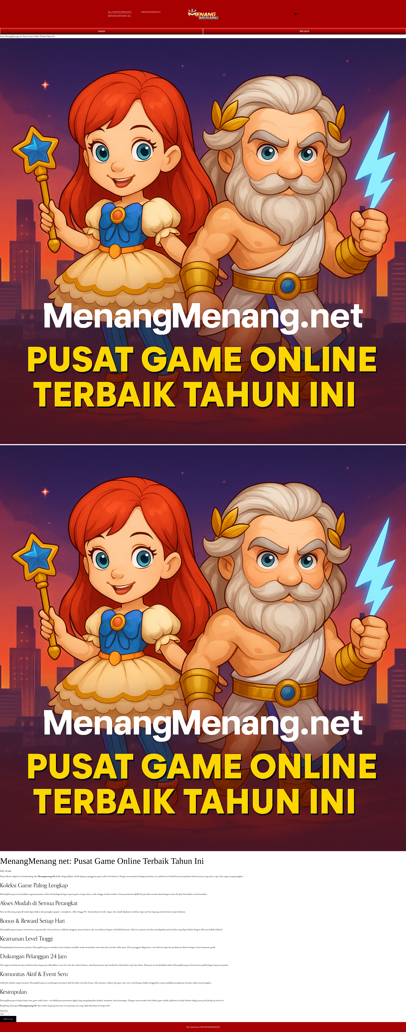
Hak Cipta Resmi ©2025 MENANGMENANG (203, 1027)
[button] (8, 1019)
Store (2, 36)
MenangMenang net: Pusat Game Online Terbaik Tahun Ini (30, 36)
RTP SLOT (304, 31)
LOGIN (101, 31)
